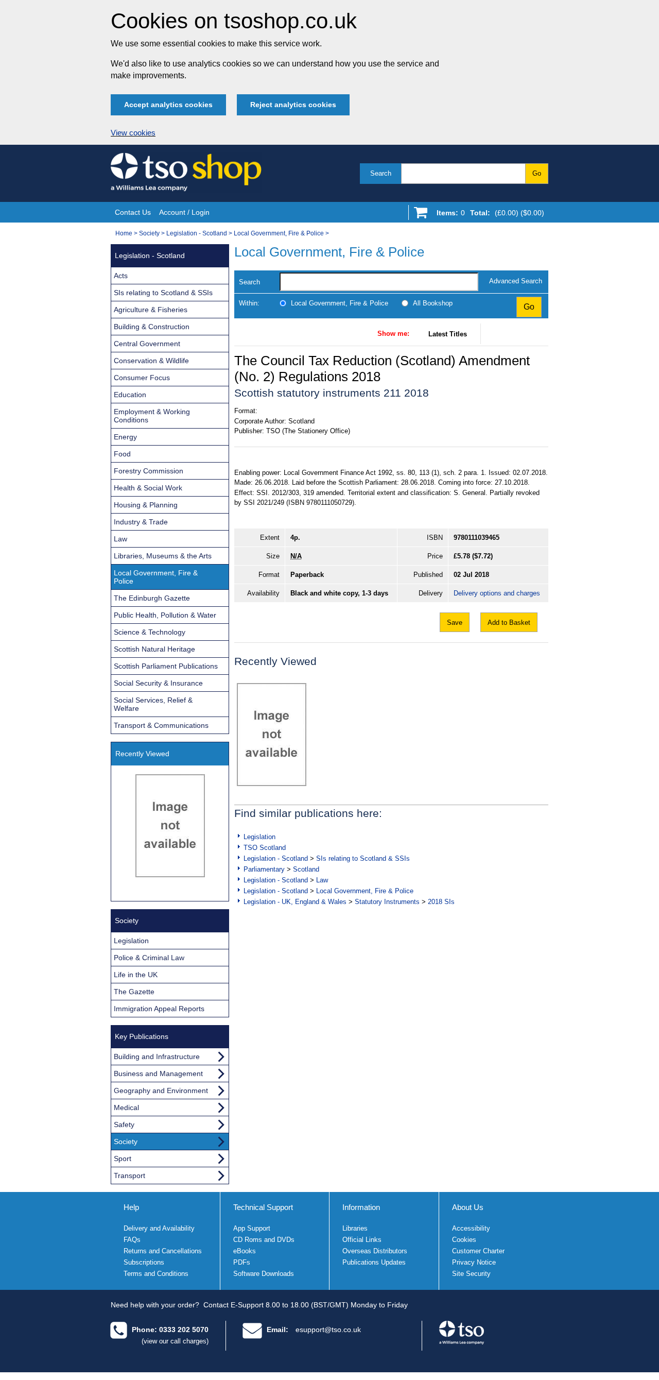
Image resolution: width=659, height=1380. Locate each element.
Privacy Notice (474, 1262)
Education (130, 394)
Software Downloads (263, 1273)
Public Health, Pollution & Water (165, 615)
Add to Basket (509, 622)
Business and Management (158, 1073)
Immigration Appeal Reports (159, 1008)
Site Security (471, 1273)
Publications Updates (374, 1262)
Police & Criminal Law (149, 957)
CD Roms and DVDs (263, 1239)
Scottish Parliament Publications (166, 666)
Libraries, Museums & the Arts (163, 556)
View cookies (133, 133)
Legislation (259, 837)
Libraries (355, 1228)
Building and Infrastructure (157, 1056)
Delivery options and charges (497, 593)
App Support (251, 1228)
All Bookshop (433, 303)
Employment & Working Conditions (152, 415)
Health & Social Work (148, 488)
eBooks (244, 1251)
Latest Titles (447, 334)
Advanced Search (515, 281)
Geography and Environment (161, 1090)
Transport (129, 1175)
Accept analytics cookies (168, 104)
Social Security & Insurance (158, 683)
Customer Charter (478, 1251)
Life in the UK (136, 974)
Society (149, 233)
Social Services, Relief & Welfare (153, 704)
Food (122, 454)
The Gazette (134, 991)
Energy (125, 437)
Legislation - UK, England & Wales (295, 902)
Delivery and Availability (159, 1228)
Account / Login (184, 212)
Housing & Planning (146, 505)
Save (454, 622)
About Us (467, 1207)
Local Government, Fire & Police (279, 233)
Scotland (306, 869)
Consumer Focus (142, 377)
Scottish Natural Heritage (154, 649)
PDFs (241, 1262)
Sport (122, 1158)
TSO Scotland (265, 847)
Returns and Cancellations (163, 1251)
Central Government (147, 343)
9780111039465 (476, 537)
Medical (126, 1107)
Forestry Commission (148, 471)
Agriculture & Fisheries (150, 309)
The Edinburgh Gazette (152, 598)
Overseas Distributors (374, 1251)
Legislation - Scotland (196, 233)
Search (380, 173)
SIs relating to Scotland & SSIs (363, 858)
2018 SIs (441, 902)
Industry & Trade (141, 522)
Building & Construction (151, 326)
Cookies (464, 1239)
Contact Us (133, 212)
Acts (121, 275)
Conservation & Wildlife (151, 360)
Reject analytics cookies (293, 104)
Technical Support (263, 1207)
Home (123, 233)
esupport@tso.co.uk (328, 1329)
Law (322, 880)
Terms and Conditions (156, 1273)
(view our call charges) (175, 1341)
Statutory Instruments (387, 902)
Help (131, 1207)
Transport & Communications (161, 725)
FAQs (132, 1239)
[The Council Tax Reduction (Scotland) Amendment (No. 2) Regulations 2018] (271, 734)
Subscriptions (144, 1262)
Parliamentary (264, 869)
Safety (124, 1124)
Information (361, 1207)
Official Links (361, 1239)
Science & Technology (149, 632)
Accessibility (471, 1228)
